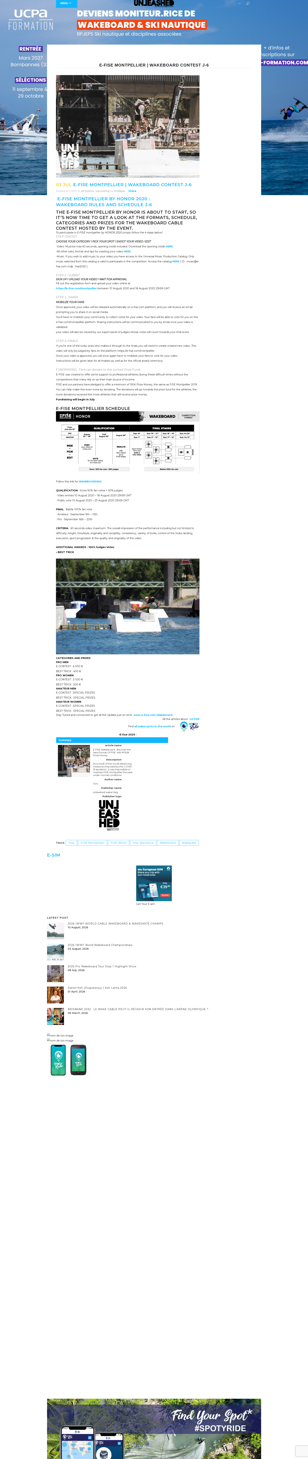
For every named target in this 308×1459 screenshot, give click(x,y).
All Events (87, 191)
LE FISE (194, 719)
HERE (176, 261)
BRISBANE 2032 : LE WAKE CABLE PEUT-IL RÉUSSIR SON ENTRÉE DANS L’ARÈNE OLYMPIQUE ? (138, 1009)
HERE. (169, 246)
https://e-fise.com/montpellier (76, 288)
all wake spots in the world (152, 726)
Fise (71, 842)
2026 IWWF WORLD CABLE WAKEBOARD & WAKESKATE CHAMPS (115, 923)
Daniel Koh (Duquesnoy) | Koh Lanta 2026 (97, 987)
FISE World (118, 842)
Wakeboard (168, 842)
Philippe (119, 191)
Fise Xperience (143, 842)
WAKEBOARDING (90, 481)
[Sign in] (239, 3)
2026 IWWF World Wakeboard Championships (100, 945)
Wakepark (189, 842)
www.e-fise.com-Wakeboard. (153, 715)
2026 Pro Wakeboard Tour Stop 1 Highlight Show (102, 966)
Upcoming (102, 191)
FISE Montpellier (92, 842)
